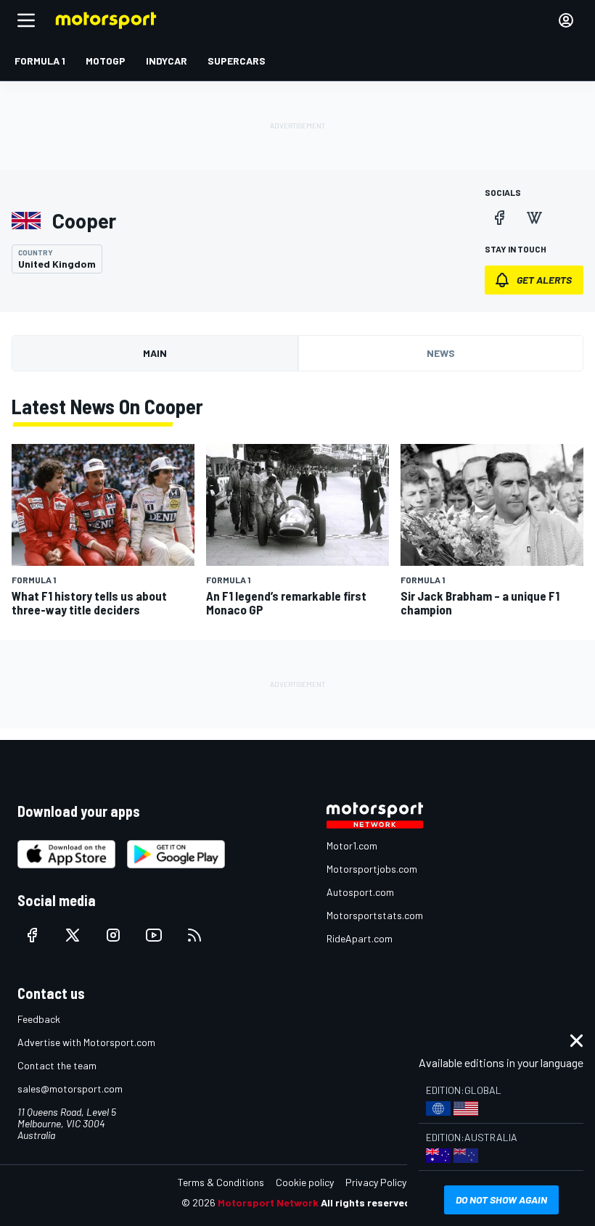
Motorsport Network (268, 1202)
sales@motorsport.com (70, 1088)
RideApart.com (360, 938)
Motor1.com (352, 845)
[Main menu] (26, 20)
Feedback (38, 1019)
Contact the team (57, 1065)
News (441, 353)
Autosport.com (360, 892)
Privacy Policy (375, 1182)
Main (155, 353)
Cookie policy (305, 1182)
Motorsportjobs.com (372, 869)
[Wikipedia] (534, 217)
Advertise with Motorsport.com (86, 1042)
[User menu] (565, 20)
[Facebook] (499, 217)
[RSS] (194, 935)
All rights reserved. (367, 1202)
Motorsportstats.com (375, 915)
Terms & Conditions (221, 1182)
